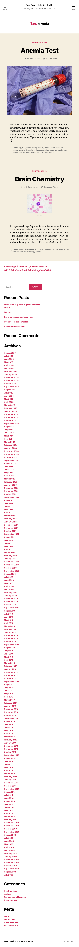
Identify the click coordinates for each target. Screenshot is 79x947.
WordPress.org (11, 925)
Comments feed (11, 922)
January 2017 (10, 706)
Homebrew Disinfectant (14, 327)
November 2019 (11, 602)
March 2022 (9, 516)
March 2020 (9, 589)
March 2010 (9, 816)
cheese (40, 148)
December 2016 (11, 709)
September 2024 (11, 423)
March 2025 (9, 405)
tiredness (44, 152)
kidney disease (60, 150)
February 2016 (10, 740)
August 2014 (9, 792)
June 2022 (9, 506)
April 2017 (8, 697)
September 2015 (11, 755)
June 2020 (9, 580)
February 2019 (10, 629)
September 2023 (11, 460)
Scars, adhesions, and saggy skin (18, 317)
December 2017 (11, 672)
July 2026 (8, 356)
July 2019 (8, 614)
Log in (6, 916)
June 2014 (8, 798)
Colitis (46, 148)
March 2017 (9, 700)
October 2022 (10, 494)
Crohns (52, 148)
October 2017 (10, 678)
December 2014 (11, 783)
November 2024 (11, 417)
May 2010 (8, 810)
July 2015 (8, 761)
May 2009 (8, 844)
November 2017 (11, 675)
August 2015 (9, 758)
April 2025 (8, 402)
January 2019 (10, 632)
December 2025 (11, 377)
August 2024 (10, 427)
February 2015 (10, 777)
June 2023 (9, 470)
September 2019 (11, 608)
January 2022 (10, 522)
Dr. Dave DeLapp (33, 59)
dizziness (59, 148)
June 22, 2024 (51, 59)
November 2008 (11, 863)
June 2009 (9, 841)
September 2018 (11, 645)
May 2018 (8, 657)
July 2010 (8, 804)
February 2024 (10, 445)
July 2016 (8, 724)
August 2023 (10, 463)
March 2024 (9, 442)
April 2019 (8, 623)
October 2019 (10, 605)
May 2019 (8, 620)
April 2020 (9, 586)
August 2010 (10, 801)
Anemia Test (40, 50)
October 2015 (10, 752)
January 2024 (10, 448)
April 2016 (8, 734)
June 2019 (8, 617)
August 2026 (10, 353)
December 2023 (11, 451)
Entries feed (9, 919)
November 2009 (11, 826)
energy (15, 150)
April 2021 (8, 549)
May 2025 (8, 399)
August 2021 (9, 537)
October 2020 (10, 568)
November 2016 (11, 712)
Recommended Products (15, 897)
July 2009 (8, 838)
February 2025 (10, 408)
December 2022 (11, 488)
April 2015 (8, 770)
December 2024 (11, 414)
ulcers (51, 152)
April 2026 (8, 365)
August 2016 (9, 721)
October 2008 (10, 866)
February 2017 (10, 703)
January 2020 (10, 595)
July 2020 (8, 577)
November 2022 (11, 491)
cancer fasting (31, 148)
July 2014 (8, 795)
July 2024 (8, 430)
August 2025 (10, 390)
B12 (23, 148)
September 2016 (11, 718)
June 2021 (8, 543)
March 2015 (9, 774)
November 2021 (11, 528)
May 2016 (8, 731)
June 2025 (9, 396)
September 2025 (11, 387)
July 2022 (8, 503)
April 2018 (8, 660)
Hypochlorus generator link (16, 322)
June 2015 (8, 764)
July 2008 (8, 875)
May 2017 (8, 694)
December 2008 (11, 859)
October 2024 (10, 420)
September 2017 (11, 681)
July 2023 (8, 466)
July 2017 (8, 688)
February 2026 (10, 371)
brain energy (60, 249)
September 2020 (11, 571)
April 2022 (8, 513)
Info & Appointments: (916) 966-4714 (25, 266)
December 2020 (11, 562)
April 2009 (9, 847)
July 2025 (8, 393)
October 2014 (10, 786)
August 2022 (10, 500)
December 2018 (11, 635)
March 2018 (9, 663)
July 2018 (8, 651)
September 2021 (11, 534)
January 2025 (10, 411)
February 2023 (10, 482)
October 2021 (10, 531)
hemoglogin (40, 150)
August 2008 (10, 872)
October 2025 (10, 384)
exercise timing (24, 150)
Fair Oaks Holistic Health (39, 5)
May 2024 (8, 436)
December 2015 (11, 746)
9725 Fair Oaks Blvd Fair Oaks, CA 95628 (27, 270)
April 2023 (8, 476)
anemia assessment (26, 249)
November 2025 (11, 380)
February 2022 (10, 519)
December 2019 (11, 598)
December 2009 (11, 823)
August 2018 (9, 648)
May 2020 (8, 583)
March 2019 (9, 626)
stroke (38, 252)
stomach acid (35, 152)
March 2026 (9, 368)
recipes (7, 894)
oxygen (15, 152)
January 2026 (10, 374)
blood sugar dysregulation (44, 249)
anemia (15, 148)
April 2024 (8, 439)
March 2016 (9, 737)
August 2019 (9, 611)
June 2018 (8, 654)
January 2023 (10, 485)
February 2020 (10, 592)
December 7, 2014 (51, 187)
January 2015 (10, 780)
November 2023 (11, 454)
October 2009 (10, 829)
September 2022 (11, 497)
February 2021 (10, 556)
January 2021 (10, 559)
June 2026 (9, 359)
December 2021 (11, 525)
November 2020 (11, 565)
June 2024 (9, 433)
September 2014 (11, 789)
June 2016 (8, 727)
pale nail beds (24, 152)
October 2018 (10, 641)
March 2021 (9, 552)
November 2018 (11, 638)
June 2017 (8, 691)
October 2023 (10, 457)
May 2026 (8, 362)
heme (33, 150)
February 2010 (10, 820)
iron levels (50, 150)
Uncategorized (39, 171)
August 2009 (10, 835)
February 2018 (10, 666)
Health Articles (39, 42)
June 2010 (9, 807)
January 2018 (10, 669)
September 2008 (11, 869)
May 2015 (8, 767)
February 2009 (10, 853)
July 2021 (8, 540)
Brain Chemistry (39, 179)
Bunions (7, 312)
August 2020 (10, 574)
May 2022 (8, 509)
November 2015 (11, 749)
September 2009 (11, 832)
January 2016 (10, 743)
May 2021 (8, 546)
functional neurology (27, 252)
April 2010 (8, 813)
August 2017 (9, 684)
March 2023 (9, 479)
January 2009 (10, 856)
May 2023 (8, 473)
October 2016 (10, 715)
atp (20, 148)
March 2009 (9, 850)
